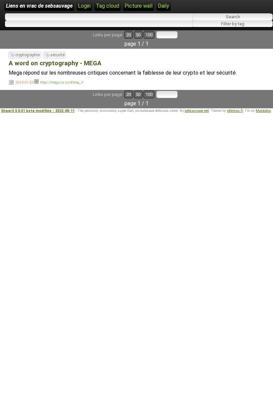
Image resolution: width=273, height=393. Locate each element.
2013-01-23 (24, 82)
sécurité (57, 55)
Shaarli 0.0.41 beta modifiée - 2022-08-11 (38, 111)
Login (84, 6)
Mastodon (263, 111)
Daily (163, 6)
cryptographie (27, 55)
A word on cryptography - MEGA (55, 63)
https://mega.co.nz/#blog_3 (61, 82)
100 (148, 34)
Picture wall (138, 6)
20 (128, 34)
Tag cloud (107, 6)
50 (138, 34)
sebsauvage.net (197, 111)
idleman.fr (235, 111)
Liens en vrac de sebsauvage (39, 6)
